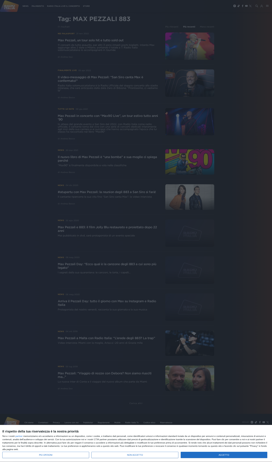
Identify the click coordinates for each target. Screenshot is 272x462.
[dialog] (136, 443)
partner (19, 436)
